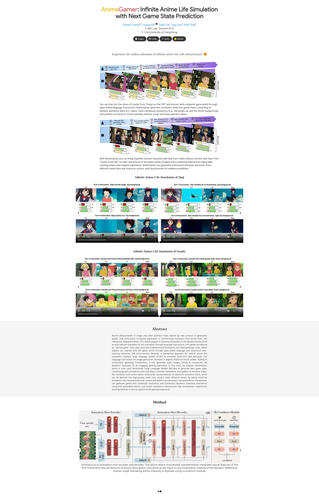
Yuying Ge (148, 24)
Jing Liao (177, 24)
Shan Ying (189, 24)
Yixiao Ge (164, 24)
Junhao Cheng (131, 24)
